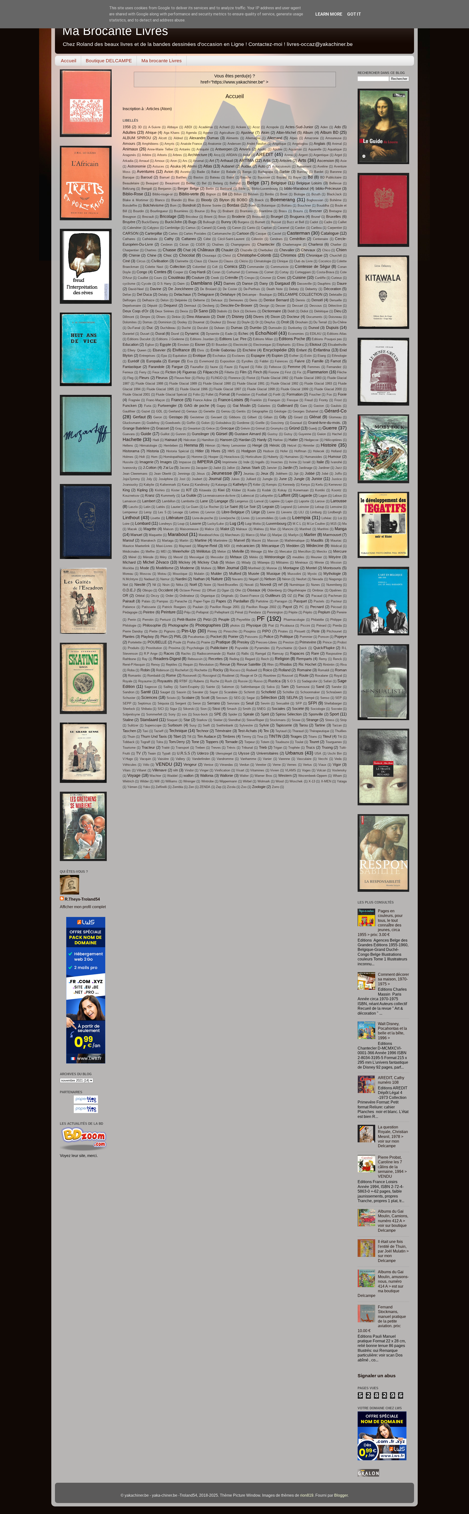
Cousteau (176, 277)
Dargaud (282, 283)
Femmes (314, 367)
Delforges (129, 300)
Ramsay (278, 653)
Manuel (136, 535)
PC (301, 607)
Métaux (236, 557)
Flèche (342, 372)
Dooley (182, 322)
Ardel (246, 155)
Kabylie (149, 484)
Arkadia (128, 161)
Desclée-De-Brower (236, 305)
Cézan (184, 244)
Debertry (311, 289)
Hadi (156, 440)
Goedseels (173, 423)
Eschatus (219, 355)
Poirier (233, 637)
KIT (189, 490)
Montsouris (332, 568)
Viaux (322, 765)
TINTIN (275, 736)
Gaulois (336, 406)
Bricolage (168, 216)
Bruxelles (333, 217)
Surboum (175, 725)
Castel (276, 233)
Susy (193, 725)
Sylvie (264, 725)
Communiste (279, 267)
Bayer (297, 177)
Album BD (329, 132)
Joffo (338, 473)
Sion (203, 709)
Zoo (243, 787)
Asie (343, 161)
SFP (299, 703)
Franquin (274, 400)
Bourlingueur (159, 211)
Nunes (315, 585)
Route (304, 675)
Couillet (143, 278)
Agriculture (226, 133)
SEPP (127, 703)
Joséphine (166, 479)
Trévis (231, 747)
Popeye (340, 637)
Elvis (200, 350)
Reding (234, 659)
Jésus (200, 473)
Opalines (335, 590)
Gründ (294, 428)
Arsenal (198, 161)
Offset (211, 590)
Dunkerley (295, 328)
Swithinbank (224, 725)
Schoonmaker (310, 692)
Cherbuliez (265, 250)
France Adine (202, 400)
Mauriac (336, 540)
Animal (337, 144)
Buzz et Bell (295, 222)
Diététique (321, 311)
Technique (178, 730)
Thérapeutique (319, 731)
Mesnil (178, 557)
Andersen (234, 144)
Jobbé (310, 473)
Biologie (299, 194)
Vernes (292, 765)
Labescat (247, 495)
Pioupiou (250, 631)
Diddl (291, 311)
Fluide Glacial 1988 (149, 383)
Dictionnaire (271, 311)
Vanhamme (248, 759)
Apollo (261, 149)
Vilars (127, 770)
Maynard (185, 546)
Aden (324, 127)
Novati (249, 585)
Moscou (145, 574)
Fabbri (264, 361)
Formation (295, 394)
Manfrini (323, 529)
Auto (261, 166)
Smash (232, 709)
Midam (230, 562)
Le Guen (192, 507)
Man (273, 529)
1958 (126, 127)
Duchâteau (167, 328)
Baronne (336, 172)
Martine (201, 540)
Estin (308, 355)
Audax (246, 166)
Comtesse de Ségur (312, 266)
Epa (164, 355)
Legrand (286, 507)
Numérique (297, 585)
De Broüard (208, 289)
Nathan (199, 579)
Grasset (162, 428)
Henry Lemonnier (234, 445)
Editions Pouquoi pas (327, 339)
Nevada (317, 579)
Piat (271, 625)
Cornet (269, 272)
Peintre (148, 612)
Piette (153, 631)
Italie (320, 462)
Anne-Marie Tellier (160, 149)
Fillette (229, 372)
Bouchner (304, 205)
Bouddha (323, 205)
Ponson (323, 637)
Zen (191, 787)
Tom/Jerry (177, 742)
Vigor (337, 765)
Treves (216, 747)
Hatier (293, 440)
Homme (197, 457)
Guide (146, 433)
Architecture (197, 155)
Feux (156, 372)
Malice (209, 529)
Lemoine (336, 507)
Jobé (324, 473)
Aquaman (295, 149)
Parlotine (262, 601)
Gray (178, 428)
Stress (329, 720)
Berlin (210, 188)
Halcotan (189, 440)
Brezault (148, 217)
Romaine (304, 670)
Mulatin (199, 574)
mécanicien (245, 546)
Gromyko (276, 428)
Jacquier (202, 468)
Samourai (302, 687)
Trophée (294, 747)
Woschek (296, 781)
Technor (202, 731)
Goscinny (277, 423)
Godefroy (153, 423)
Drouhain (301, 322)
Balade (231, 172)
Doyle (246, 322)
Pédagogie (130, 612)
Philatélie (317, 619)
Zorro (275, 787)
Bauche (245, 177)
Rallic (245, 653)
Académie (206, 127)
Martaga (167, 540)
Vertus (307, 765)
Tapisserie (284, 725)
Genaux (191, 411)
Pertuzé (165, 619)
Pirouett (299, 631)
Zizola (231, 787)
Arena (288, 155)
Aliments (232, 138)
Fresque (292, 400)
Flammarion (317, 372)
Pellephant (221, 612)
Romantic (134, 675)
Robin (145, 670)
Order (169, 596)
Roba (131, 670)
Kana (185, 484)
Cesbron (166, 244)
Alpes (294, 138)
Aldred (178, 138)
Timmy (246, 736)
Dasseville (304, 283)
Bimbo (269, 194)
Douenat (198, 322)
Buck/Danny (150, 222)
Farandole (156, 367)
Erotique (199, 355)
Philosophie (152, 625)
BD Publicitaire (331, 177)
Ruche (214, 681)
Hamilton (208, 440)
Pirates (283, 631)
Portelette (135, 642)
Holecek (318, 451)
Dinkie (176, 317)
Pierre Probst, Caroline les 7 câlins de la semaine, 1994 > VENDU (392, 1166)
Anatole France (191, 144)
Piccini (305, 625)
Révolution (206, 664)
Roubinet (228, 675)
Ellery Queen (137, 350)
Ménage (256, 551)
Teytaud (281, 731)
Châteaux (205, 250)
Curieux (336, 278)
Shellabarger (333, 703)
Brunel (315, 217)
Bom (173, 205)
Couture (198, 278)
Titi (340, 736)
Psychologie (195, 648)
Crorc (281, 278)
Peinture (168, 612)
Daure (342, 283)
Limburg (315, 512)
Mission (335, 562)
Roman (341, 670)
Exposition (227, 361)
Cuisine (299, 277)
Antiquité (202, 149)
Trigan (277, 747)
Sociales (278, 709)
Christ (227, 255)
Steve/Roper (255, 720)
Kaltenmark (168, 484)
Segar (250, 698)
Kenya (305, 484)
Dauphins (324, 283)
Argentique (321, 155)
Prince (327, 642)
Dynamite (212, 334)
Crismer (265, 278)
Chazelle (246, 250)
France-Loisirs (230, 400)
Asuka (175, 166)
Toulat (299, 742)
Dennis (300, 300)
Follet (209, 394)
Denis (253, 300)
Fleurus (162, 378)
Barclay (302, 172)
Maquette (155, 535)
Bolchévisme (153, 205)
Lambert (148, 501)
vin (175, 770)
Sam (285, 687)
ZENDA (205, 787)
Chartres (151, 250)
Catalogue (330, 233)
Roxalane (321, 675)
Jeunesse (221, 473)
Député (152, 305)
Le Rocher (211, 507)
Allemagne (252, 138)
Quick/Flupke (324, 648)
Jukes (235, 479)
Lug (233, 523)
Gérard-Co (335, 410)
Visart (240, 770)
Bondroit (189, 205)
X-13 (312, 781)
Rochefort (182, 670)
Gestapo (175, 417)
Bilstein (253, 194)
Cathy (169, 239)
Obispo (147, 590)
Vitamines (257, 770)
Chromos (288, 255)
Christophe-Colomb (254, 255)
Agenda (191, 133)
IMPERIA (205, 462)
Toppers (212, 742)
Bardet (318, 172)
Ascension (325, 161)
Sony (172, 714)
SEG (237, 698)
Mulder (216, 574)
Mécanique (270, 546)
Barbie (284, 172)
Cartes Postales (195, 233)
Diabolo (222, 311)
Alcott (163, 138)
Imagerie (146, 462)
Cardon (300, 228)
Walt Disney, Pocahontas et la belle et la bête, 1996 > (392, 1030)
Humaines (292, 457)
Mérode (148, 557)
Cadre (328, 222)
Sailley (168, 687)
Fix (299, 372)
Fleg (130, 378)
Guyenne (304, 434)
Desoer (281, 305)
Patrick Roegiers (174, 607)
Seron (196, 703)
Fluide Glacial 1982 (274, 378)
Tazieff (158, 731)
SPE (217, 714)
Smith (247, 709)
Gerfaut (139, 417)
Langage (221, 501)
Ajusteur (247, 133)
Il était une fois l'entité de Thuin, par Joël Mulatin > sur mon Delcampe (393, 1251)
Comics (230, 266)
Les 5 (162, 512)
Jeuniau (248, 473)
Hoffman (300, 451)
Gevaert (216, 417)
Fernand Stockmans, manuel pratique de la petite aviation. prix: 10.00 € (382, 1319)
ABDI (188, 127)
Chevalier (286, 250)
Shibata (146, 709)
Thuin (131, 736)
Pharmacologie (294, 619)
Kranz (150, 495)
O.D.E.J (129, 590)
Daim (181, 283)
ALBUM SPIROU (137, 138)
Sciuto (171, 698)
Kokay (282, 490)
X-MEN (326, 781)
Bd (310, 177)
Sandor (336, 687)
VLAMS (290, 770)
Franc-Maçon (155, 400)
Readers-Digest (167, 658)
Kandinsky (202, 484)
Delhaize (148, 300)
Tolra (159, 742)
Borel (252, 205)
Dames (229, 283)
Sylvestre (246, 725)
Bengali (146, 188)
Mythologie (332, 574)
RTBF (183, 681)
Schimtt (249, 692)
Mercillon (304, 551)
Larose (320, 501)
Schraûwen (334, 692)
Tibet (177, 736)
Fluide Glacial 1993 (318, 383)
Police (268, 637)
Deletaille (335, 294)
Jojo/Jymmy (131, 479)
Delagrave (206, 294)
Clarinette (181, 261)
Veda (337, 759)
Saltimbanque (250, 687)
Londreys (165, 524)
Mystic (312, 574)
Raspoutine (334, 653)
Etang (322, 355)
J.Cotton (149, 468)
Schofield (268, 692)
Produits (133, 648)
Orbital (140, 596)
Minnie (319, 562)
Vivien (274, 770)
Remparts (304, 659)
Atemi (192, 166)
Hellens (128, 445)
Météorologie (275, 557)
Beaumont (172, 183)
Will (157, 781)
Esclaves (238, 355)
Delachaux (182, 294)
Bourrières (181, 211)
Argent (303, 155)
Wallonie (226, 776)
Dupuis (332, 327)
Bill (224, 194)
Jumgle (267, 479)
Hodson (268, 451)
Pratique (223, 642)
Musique (273, 574)
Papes (221, 601)
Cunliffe (320, 278)
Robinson (162, 670)
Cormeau (252, 272)
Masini (256, 540)
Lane (204, 501)
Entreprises (147, 355)
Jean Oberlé (162, 473)
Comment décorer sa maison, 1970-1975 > (393, 979)
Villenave (159, 770)
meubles (298, 557)
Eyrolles (247, 361)
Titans (312, 736)
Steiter (218, 720)
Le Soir (250, 507)
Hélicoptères (333, 440)
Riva (343, 664)
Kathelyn (240, 484)
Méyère (335, 557)
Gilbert (252, 417)
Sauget (165, 692)
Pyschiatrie (284, 648)
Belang (218, 183)
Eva (190, 361)
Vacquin (145, 759)
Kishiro (160, 490)
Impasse (185, 462)
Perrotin (147, 619)
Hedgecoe (311, 440)
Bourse (200, 211)
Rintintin (328, 664)
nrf (280, 585)
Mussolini (294, 574)
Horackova (231, 457)
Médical (336, 546)
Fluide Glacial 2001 (136, 394)
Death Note (274, 289)
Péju (187, 612)
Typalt (166, 753)
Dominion (164, 322)
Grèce (210, 428)
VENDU (164, 764)
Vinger (204, 770)
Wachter (155, 776)
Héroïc (274, 445)
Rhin (270, 664)
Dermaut (190, 305)
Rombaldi (153, 675)
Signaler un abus (377, 1375)
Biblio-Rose (133, 194)
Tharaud (298, 731)
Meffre (150, 551)
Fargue (177, 367)
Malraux (241, 529)
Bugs (192, 222)
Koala (251, 490)
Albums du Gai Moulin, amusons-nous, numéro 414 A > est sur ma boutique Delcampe (383, 1284)
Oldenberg (274, 590)
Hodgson (248, 451)
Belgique (279, 183)
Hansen (226, 440)
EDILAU (315, 334)
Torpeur (249, 742)
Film (243, 372)
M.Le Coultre (316, 524)
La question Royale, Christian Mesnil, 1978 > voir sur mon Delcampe (393, 1136)
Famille (317, 361)
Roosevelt (189, 675)
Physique (253, 625)
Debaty (294, 289)
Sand (320, 687)
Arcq (217, 155)
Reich (265, 659)
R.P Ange (151, 653)
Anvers (245, 149)
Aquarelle (314, 149)
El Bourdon (219, 345)
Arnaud (144, 161)
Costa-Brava (325, 272)
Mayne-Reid (207, 546)
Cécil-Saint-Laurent (231, 239)
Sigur (173, 709)
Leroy (148, 512)
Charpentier (131, 250)
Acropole (272, 127)
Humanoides (313, 457)
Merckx (322, 551)
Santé (146, 692)
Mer (270, 551)
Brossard (258, 217)
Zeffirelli (161, 787)
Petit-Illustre (186, 619)
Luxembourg (276, 524)
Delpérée (181, 300)
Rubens (198, 681)
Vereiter (261, 765)
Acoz (256, 127)
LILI (301, 512)
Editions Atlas (337, 334)
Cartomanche (221, 233)
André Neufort (256, 144)
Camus (191, 228)
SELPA (292, 698)
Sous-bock (200, 714)
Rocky (218, 670)
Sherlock (129, 709)
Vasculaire (304, 759)
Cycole (146, 283)
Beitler (190, 183)
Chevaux (308, 250)
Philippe (335, 619)
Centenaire (320, 239)
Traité (165, 747)
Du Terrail (320, 322)
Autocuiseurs (281, 166)
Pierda (337, 625)
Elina (300, 345)
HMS (231, 451)
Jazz (338, 468)
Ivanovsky (130, 468)
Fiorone (273, 372)
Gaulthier (129, 411)
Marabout (178, 534)
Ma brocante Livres (161, 60)
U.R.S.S (183, 753)
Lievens (286, 512)
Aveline (322, 166)
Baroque (128, 177)
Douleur (215, 322)
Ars (184, 161)
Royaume (145, 681)
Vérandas (226, 765)
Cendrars (276, 239)
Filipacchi (210, 372)
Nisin (166, 585)
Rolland (284, 670)
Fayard (244, 367)
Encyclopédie (275, 350)
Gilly (282, 417)
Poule (177, 642)
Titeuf (327, 736)
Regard (250, 659)
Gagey (221, 406)
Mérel (132, 557)
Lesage (178, 512)
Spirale (248, 714)
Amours (129, 144)
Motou (162, 574)
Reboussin (195, 659)
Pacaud (316, 596)
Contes (160, 272)
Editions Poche (292, 338)
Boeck (259, 200)
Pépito (307, 612)
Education (131, 345)
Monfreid (254, 568)
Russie (243, 681)
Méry (163, 557)
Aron (173, 161)
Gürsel (221, 433)
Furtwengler (167, 406)
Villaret (141, 770)
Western (285, 776)
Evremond (206, 361)
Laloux (337, 495)
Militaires (282, 562)
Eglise (149, 345)
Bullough (209, 222)
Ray (145, 659)
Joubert (197, 479)
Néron (286, 579)
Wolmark (263, 781)
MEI (164, 551)
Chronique (314, 255)
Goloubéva (223, 423)
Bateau (215, 177)
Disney (238, 316)
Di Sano (201, 311)
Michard (129, 562)
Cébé (207, 239)
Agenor (208, 133)
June (283, 479)
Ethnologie (339, 355)
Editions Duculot (138, 339)
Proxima (174, 648)
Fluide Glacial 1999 (294, 389)
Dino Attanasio (198, 317)
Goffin (191, 423)
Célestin (257, 239)
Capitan (266, 228)
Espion (277, 355)
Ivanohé (336, 462)
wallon (188, 776)
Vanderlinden (201, 759)
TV (138, 753)
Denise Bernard (276, 300)
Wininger (189, 781)
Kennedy (289, 484)
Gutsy (288, 434)
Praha (191, 642)
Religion (282, 658)
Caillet (342, 222)
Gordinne (243, 423)
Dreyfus (269, 322)
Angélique (279, 144)
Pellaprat (202, 612)
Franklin (256, 400)
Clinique (282, 261)
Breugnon (129, 217)
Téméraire (223, 731)
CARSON (131, 233)
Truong (327, 747)
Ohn (238, 590)
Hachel (337, 434)
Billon (238, 194)
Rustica (274, 681)
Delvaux (217, 300)
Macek (132, 529)
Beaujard (152, 183)
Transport (182, 747)
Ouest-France (249, 596)
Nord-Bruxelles (227, 585)
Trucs (310, 747)
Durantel (128, 334)
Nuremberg (334, 585)
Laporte (304, 501)
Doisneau (335, 317)
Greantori (194, 428)
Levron (210, 512)
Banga (246, 172)
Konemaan (301, 490)
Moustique (180, 574)
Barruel (165, 177)
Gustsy (272, 434)
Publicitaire (219, 648)
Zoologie (259, 787)
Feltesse (275, 367)
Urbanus (294, 753)
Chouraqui (209, 255)
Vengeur (190, 765)
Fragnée (134, 400)
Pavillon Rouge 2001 (225, 607)
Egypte (165, 345)
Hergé (257, 445)
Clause (213, 261)
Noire (207, 585)
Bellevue (335, 183)
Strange (312, 720)
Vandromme (225, 759)
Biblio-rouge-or (162, 194)
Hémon (210, 445)
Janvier (271, 468)
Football (261, 394)
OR (125, 596)
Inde (246, 462)
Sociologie (317, 709)
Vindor (189, 770)
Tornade (231, 742)
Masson (272, 540)
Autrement (304, 166)
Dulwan (219, 328)
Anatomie (214, 144)
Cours (158, 278)
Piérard (321, 625)
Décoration (332, 289)
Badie (201, 172)
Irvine (293, 462)
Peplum (324, 612)
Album (308, 133)
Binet (284, 194)
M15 (333, 524)
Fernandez (334, 367)
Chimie (134, 255)
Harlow (278, 440)
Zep (218, 787)
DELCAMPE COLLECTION (300, 294)
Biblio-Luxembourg (265, 188)
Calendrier (134, 228)
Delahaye (227, 294)
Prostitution (154, 648)
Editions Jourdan (202, 339)
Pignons (169, 631)
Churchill (336, 255)
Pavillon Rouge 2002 (261, 607)
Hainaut (171, 440)
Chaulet (227, 250)
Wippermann (228, 781)
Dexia (184, 311)
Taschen (129, 731)
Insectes (277, 462)
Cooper (178, 272)
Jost (182, 479)
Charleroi (315, 244)
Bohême (335, 200)
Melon (221, 551)
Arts (302, 160)
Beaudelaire (131, 183)
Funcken (130, 406)
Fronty (323, 400)
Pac (301, 596)
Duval (160, 334)
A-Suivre (154, 127)
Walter (244, 776)
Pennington (275, 612)
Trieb (263, 747)
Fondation (243, 394)
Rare (315, 653)
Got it (354, 14)
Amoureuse (333, 138)
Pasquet (300, 601)
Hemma (191, 445)
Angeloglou (300, 144)
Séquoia (163, 703)
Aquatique (335, 149)
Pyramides (262, 648)
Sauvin (181, 692)
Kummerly (168, 495)
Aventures (145, 171)
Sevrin (265, 703)
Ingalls (260, 462)
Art (211, 161)
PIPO (266, 631)
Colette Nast (154, 267)
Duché (186, 328)
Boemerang (282, 199)
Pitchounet (334, 631)
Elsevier (159, 350)
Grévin (245, 428)
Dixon (275, 317)
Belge (253, 182)
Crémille (231, 278)
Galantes (264, 406)
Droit (285, 322)
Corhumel (233, 272)
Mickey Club (208, 562)
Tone (195, 742)
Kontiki (320, 490)
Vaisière (163, 759)
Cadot (314, 222)
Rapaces (297, 653)
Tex (266, 731)
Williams (171, 781)
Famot (335, 361)
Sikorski (188, 709)
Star (186, 720)
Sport (334, 714)
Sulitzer (133, 725)
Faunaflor (196, 367)
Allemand (274, 138)
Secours (222, 698)
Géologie (280, 411)
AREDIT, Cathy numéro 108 (391, 1079)
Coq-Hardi (197, 272)
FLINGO (217, 378)
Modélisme (164, 568)
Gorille (260, 423)
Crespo (250, 278)
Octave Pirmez (190, 590)
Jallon (231, 468)
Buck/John (173, 222)
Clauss (228, 261)
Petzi (207, 619)
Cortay (284, 272)
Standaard (149, 719)
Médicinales (131, 551)
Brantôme (265, 211)
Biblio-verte (189, 194)
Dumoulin (275, 328)
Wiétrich (128, 781)
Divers (258, 317)
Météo (253, 557)
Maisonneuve (189, 529)
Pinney (212, 631)
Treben (200, 747)
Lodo (282, 518)
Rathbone (129, 659)
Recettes (215, 659)
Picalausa (287, 625)
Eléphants (284, 345)
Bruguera (297, 217)
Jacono (185, 468)
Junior (316, 478)
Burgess (243, 222)
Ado (337, 127)
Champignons (240, 244)
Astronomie (137, 166)
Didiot (304, 311)
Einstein (183, 345)
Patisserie (149, 607)
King (126, 490)
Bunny (226, 222)
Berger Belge (188, 188)
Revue (225, 664)
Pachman (335, 596)
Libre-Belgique (233, 512)
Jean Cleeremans (135, 473)
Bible (241, 188)
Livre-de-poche (202, 518)
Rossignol (209, 675)
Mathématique (295, 540)
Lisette (155, 518)
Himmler (308, 445)
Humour (334, 457)
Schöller (288, 692)
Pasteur (336, 601)
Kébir (256, 484)
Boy (213, 211)
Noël (193, 585)
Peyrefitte (243, 619)
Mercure (340, 551)
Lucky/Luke (215, 524)
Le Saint (231, 507)
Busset (276, 222)
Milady (246, 562)
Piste (315, 631)
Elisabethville (337, 345)
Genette (209, 411)
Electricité (240, 345)
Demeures (236, 300)
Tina (260, 736)
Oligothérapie (297, 590)
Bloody (206, 200)
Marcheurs (232, 535)
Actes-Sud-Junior (299, 127)
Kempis (271, 484)
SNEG (261, 709)
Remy (323, 659)
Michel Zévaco (156, 562)
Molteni (206, 568)
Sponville (316, 714)
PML (177, 637)
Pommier (306, 637)
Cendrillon (297, 239)
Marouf (128, 540)
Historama (131, 451)
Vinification (222, 770)
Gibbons (235, 417)
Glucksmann (131, 423)
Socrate (336, 709)
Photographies (208, 625)
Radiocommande (209, 653)
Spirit (265, 714)
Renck (337, 659)
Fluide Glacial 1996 (194, 389)
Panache (181, 601)
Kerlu (319, 484)
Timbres (228, 736)
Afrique (151, 133)
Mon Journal (228, 568)
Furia (147, 406)
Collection (177, 267)
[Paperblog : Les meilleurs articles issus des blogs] (86, 1102)
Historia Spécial (177, 451)
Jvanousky (130, 484)
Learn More (328, 14)
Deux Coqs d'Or (136, 311)
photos (235, 625)
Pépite (293, 612)
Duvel (175, 334)
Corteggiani (303, 272)
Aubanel (227, 166)
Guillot (165, 434)
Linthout (131, 517)
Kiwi (221, 490)
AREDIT (264, 154)
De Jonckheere (180, 289)
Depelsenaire (132, 305)
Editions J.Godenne (170, 339)
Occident (165, 590)
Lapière (274, 501)
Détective (335, 305)
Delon (164, 300)
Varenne (284, 759)
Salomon (228, 687)
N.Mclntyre (130, 579)
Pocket (216, 637)
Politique (286, 637)
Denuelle (336, 300)
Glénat (315, 417)
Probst (342, 642)
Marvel (239, 540)
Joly (149, 479)
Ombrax (317, 590)
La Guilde (188, 495)
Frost (338, 400)
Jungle (299, 479)
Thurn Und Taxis (154, 736)
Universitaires (267, 753)
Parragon (281, 601)
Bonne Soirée (211, 205)
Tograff (145, 742)
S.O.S (291, 681)
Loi (340, 518)
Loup (181, 524)
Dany (263, 283)
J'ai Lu (168, 468)
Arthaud (226, 161)
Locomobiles (265, 518)
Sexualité (282, 703)
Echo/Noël (266, 333)
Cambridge (172, 228)
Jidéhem (282, 473)
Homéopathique (174, 457)
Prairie (205, 642)
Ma (344, 524)
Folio (196, 394)
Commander (255, 267)
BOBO (242, 200)
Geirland (174, 411)
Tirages (296, 736)
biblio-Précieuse (328, 188)
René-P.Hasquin (134, 664)
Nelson (270, 579)
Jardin (287, 468)
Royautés (165, 681)
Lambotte (187, 501)
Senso (324, 698)
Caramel (283, 228)
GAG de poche (196, 406)
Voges (306, 770)
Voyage (133, 775)
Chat (187, 250)
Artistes (285, 161)
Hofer (284, 451)
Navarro (237, 579)
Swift (206, 725)
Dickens (250, 311)
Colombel (199, 267)
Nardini (181, 579)
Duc (150, 328)
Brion (222, 217)
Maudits (317, 540)
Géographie (260, 411)
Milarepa (263, 562)
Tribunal (247, 747)
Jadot (217, 468)
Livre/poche (227, 518)
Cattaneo (188, 239)
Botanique (268, 205)
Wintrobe (207, 781)
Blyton (224, 200)
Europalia (153, 361)
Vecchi (323, 759)
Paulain (198, 607)
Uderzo (203, 753)
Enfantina (321, 350)
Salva (270, 687)
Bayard (282, 177)
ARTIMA (246, 160)
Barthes (181, 177)
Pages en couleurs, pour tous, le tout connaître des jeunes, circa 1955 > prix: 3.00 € (380, 923)
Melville (238, 551)
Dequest (170, 305)
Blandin (176, 200)
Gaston (319, 406)
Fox (329, 394)
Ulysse (243, 753)
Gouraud (296, 423)
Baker (215, 172)
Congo (142, 272)
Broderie (238, 217)
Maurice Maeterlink (136, 546)
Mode (144, 568)
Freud (309, 400)
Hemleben (171, 445)
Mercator (285, 551)
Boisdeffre (130, 205)
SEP (338, 698)
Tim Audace (206, 736)
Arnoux (160, 161)
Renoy (155, 664)
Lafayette (266, 495)
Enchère (249, 350)
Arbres (177, 155)
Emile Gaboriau (223, 350)
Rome (171, 675)
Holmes (128, 457)
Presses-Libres (266, 642)
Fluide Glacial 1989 (183, 383)
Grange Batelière (136, 428)
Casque (261, 233)
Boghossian (315, 200)
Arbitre (146, 155)
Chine (151, 255)
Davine (155, 289)
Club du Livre (303, 261)
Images (166, 462)
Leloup (319, 507)
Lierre (271, 512)
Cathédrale (149, 239)
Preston (288, 642)
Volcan (321, 770)
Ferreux (128, 372)
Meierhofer (181, 551)
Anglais (319, 144)
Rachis (186, 653)
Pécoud (336, 607)
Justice (336, 479)
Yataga (342, 781)
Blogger (341, 1495)
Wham (337, 776)
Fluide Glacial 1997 (227, 389)
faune (214, 367)
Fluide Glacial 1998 (261, 389)
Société (298, 709)
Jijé (296, 473)
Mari (263, 535)
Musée (253, 574)
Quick (302, 648)
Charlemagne (292, 244)
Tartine (320, 725)
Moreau (128, 574)
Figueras (189, 372)
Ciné (126, 261)
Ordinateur (187, 596)
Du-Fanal (134, 328)
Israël (306, 462)
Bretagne (335, 211)
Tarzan (337, 725)
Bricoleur (192, 217)
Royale (127, 681)
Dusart (144, 334)
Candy (221, 228)
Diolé (221, 317)
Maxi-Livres (164, 546)
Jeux (264, 473)
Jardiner (324, 468)
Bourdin (138, 211)
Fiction (170, 372)
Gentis (241, 411)
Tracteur (148, 747)
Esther (293, 355)
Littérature (174, 517)
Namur (165, 579)
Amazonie (311, 138)
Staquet (172, 720)
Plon (164, 637)
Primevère (307, 642)
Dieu (337, 311)
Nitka (179, 585)
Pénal (239, 612)
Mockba (128, 568)
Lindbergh (334, 512)
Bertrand (226, 188)
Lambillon (168, 501)
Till (189, 736)
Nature (217, 579)
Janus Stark (250, 468)
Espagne (258, 355)
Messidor (217, 557)
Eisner (200, 345)
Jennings (184, 473)
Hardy (262, 440)
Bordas (233, 205)
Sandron (128, 692)
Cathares (129, 239)
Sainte (210, 687)
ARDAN (231, 155)
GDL (159, 411)
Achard (224, 127)
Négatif (254, 579)
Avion (168, 172)
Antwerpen (223, 149)
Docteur (293, 317)
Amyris (169, 144)
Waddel (172, 776)
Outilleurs (272, 596)
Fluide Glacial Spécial (171, 394)
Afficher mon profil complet (83, 906)
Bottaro (286, 205)
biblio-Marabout (296, 188)
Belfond (235, 183)
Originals (227, 596)
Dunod (314, 328)
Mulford (235, 574)
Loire (126, 524)
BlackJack (334, 194)
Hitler (199, 451)
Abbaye (172, 127)
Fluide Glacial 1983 (307, 378)
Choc (167, 255)
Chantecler (266, 244)
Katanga (221, 484)
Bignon (211, 194)
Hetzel (291, 445)
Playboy (147, 637)
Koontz (336, 490)
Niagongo (335, 579)
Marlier (310, 534)
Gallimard (285, 406)
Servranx (233, 703)
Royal (338, 675)
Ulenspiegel (224, 753)
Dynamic (192, 334)
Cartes (173, 233)
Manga (341, 528)
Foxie (342, 394)
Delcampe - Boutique (257, 294)
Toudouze (282, 742)
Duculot (202, 328)
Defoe (127, 294)
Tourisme (129, 747)
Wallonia (206, 776)
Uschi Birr (335, 753)
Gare (303, 406)
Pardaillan (241, 601)
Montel (311, 568)
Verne (277, 765)
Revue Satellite (249, 664)
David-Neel (136, 289)
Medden (292, 546)
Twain (152, 753)
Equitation (180, 355)
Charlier (335, 244)
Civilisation (159, 261)
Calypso (153, 228)
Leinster (303, 507)
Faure (228, 367)
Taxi (145, 731)
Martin (184, 540)
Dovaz (231, 322)
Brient (208, 217)
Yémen (132, 787)
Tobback (129, 742)
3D (140, 127)
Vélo (146, 765)
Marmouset (332, 535)
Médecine (314, 545)
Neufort (301, 579)
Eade (229, 334)
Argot (338, 155)
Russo (258, 681)
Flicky (200, 378)
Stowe (296, 720)
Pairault (129, 601)
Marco (250, 535)
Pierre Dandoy (133, 631)
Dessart (297, 305)
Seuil (250, 703)
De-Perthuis (252, 289)
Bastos (198, 177)
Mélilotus (203, 551)
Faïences (281, 361)
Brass (283, 211)
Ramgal (260, 653)
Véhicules (130, 765)
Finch (257, 372)
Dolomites (130, 322)
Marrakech (148, 540)
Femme (294, 367)
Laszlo (133, 507)
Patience (129, 607)
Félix (259, 367)
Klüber (236, 490)
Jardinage (305, 468)
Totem (265, 742)
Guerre (329, 428)
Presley (243, 642)
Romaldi (323, 670)
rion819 (306, 1495)
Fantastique (132, 367)
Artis (267, 160)
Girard (298, 417)
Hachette (132, 439)
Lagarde (305, 495)
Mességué (196, 557)
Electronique (262, 345)
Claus (198, 261)
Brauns (298, 211)
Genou (225, 411)
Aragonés (129, 155)
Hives (215, 451)
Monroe (271, 568)
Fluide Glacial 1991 (251, 383)
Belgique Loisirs (309, 183)
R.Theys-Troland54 (82, 899)
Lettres (194, 512)
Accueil (68, 60)
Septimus (144, 703)
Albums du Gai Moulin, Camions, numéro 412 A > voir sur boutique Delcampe (393, 1220)
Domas (148, 322)
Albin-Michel (286, 133)
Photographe (178, 625)
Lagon (323, 495)
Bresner (315, 211)
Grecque (227, 428)
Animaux (130, 149)
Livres (245, 518)
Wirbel (247, 781)
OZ (290, 596)
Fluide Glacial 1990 (217, 383)
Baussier (264, 177)
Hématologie (148, 445)
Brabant (228, 211)
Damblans (201, 283)
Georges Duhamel (305, 411)
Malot (224, 529)
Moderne (187, 568)
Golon (205, 423)
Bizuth (315, 194)
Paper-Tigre (201, 601)
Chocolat (187, 255)
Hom (154, 457)
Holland (336, 451)
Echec (243, 334)
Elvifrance (181, 350)
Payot (287, 607)
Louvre (195, 524)
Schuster (129, 698)
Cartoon (242, 233)
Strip (343, 720)
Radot (231, 653)
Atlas (207, 166)
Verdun (244, 765)
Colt (215, 267)
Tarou (303, 725)
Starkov (201, 720)
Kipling (142, 490)
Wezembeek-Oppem (312, 776)
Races (169, 653)
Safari (327, 681)
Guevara (129, 434)
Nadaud (149, 579)
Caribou (316, 228)
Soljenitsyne (131, 714)
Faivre (300, 361)
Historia (153, 451)
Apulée (277, 149)
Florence (234, 378)
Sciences (149, 697)
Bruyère (129, 222)
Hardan (244, 440)
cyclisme (129, 283)
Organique (208, 596)
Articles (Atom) (159, 108)
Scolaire (187, 698)
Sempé (309, 698)
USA (318, 753)
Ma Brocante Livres (115, 31)
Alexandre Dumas (204, 138)
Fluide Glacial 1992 (284, 383)
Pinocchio (230, 631)
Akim (265, 133)
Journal (215, 478)
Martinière (220, 540)
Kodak (266, 490)
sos (184, 714)
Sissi (216, 709)
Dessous (315, 305)
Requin (188, 664)
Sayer (214, 692)
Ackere (241, 127)
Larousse (338, 501)
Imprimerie (229, 462)
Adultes (129, 132)
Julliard (251, 479)
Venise (208, 765)
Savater (197, 692)
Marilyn (293, 535)
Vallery (180, 759)
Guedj (313, 428)
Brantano (246, 211)
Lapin (289, 501)
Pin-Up (188, 630)
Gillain (268, 417)
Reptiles (171, 664)
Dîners (161, 317)
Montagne (291, 568)
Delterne (199, 300)
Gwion (321, 434)
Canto (251, 228)
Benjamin (164, 188)
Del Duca (144, 294)
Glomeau (335, 417)
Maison (168, 529)
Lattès (160, 507)
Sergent (180, 703)
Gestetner (197, 417)
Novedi (265, 585)
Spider (232, 714)
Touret (314, 742)
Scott (205, 698)
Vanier (267, 759)
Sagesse (150, 687)
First (288, 372)
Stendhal (234, 720)
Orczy (155, 596)
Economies (296, 334)
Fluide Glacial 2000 (328, 389)
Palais (146, 601)
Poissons (251, 637)
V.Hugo (128, 759)
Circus (141, 261)
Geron (157, 417)
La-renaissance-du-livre (219, 495)
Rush (228, 681)
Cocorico (325, 261)
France (177, 400)
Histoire (329, 445)
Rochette (200, 670)
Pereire (342, 612)
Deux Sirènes (164, 311)
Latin (147, 507)
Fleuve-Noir (182, 378)
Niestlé (139, 585)
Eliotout (315, 345)
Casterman (298, 233)
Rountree (269, 675)
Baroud (146, 177)
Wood (280, 781)
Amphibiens (150, 144)
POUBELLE (157, 642)
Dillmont (128, 317)
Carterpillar (153, 233)
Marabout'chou (209, 535)
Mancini (287, 529)
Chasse (169, 250)
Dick (236, 311)
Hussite (128, 462)
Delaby (163, 294)
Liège (255, 512)
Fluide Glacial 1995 (160, 389)
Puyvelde (241, 648)
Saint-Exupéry (190, 687)
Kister (175, 490)
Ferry (143, 372)
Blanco (160, 200)
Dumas (237, 328)
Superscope (153, 725)
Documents (314, 317)
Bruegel (277, 217)
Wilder (144, 781)
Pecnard (317, 607)
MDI (227, 546)
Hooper (213, 457)
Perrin (132, 619)
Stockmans (278, 720)
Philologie (129, 625)
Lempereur (130, 512)
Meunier (316, 557)
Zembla (177, 787)
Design (264, 305)
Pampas (162, 601)
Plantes (129, 637)
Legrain (268, 507)
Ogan (225, 590)
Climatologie (262, 261)
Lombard (142, 523)
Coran (216, 272)
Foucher (315, 394)
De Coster (230, 289)
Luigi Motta (253, 524)
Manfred (305, 529)
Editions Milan (263, 339)
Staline (128, 720)
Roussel (287, 675)
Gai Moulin (241, 406)
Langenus (241, 501)
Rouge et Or (249, 675)
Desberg (208, 305)
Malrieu (259, 529)
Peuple (223, 619)
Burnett (260, 222)
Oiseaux (253, 590)
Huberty (272, 457)
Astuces (158, 166)
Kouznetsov (131, 495)
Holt (142, 457)
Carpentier (335, 228)
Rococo (235, 670)
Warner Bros (263, 776)
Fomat (224, 394)
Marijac (277, 535)
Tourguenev (334, 742)
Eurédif (133, 361)
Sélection (269, 697)
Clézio (243, 261)
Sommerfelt (154, 714)
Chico (326, 250)
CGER (200, 244)
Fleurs (144, 378)
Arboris (162, 155)
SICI (161, 709)
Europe (174, 361)
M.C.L (297, 524)
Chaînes (218, 244)
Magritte (149, 529)
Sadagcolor (310, 681)
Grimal (260, 428)
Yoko (146, 787)
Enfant (301, 350)
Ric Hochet (307, 664)
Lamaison (129, 501)
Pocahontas (196, 637)
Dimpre (145, 317)
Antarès (184, 149)
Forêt (276, 394)
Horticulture (253, 457)
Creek (215, 278)
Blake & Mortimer (135, 200)
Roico (267, 670)
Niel (125, 585)
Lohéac (326, 518)
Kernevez (335, 484)
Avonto (185, 172)
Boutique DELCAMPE (109, 60)
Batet (230, 177)
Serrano (213, 703)
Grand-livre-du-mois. (324, 423)
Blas (191, 200)
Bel (204, 183)
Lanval (259, 501)
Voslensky (339, 770)
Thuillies (341, 731)
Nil (154, 585)
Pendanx (255, 612)
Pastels (319, 601)
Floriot (250, 378)
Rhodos (285, 664)
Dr (257, 322)
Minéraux (301, 562)
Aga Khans (172, 133)
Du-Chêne (340, 322)
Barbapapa (265, 172)
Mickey (184, 562)
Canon (236, 228)
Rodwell (251, 670)
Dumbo (255, 328)
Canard (207, 228)
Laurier (176, 507)
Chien (341, 250)
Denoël (317, 300)
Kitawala (205, 490)
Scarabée (230, 692)
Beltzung (129, 188)
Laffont (284, 495)
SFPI (312, 703)
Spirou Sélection (289, 714)
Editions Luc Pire (232, 339)
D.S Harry (164, 283)
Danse (247, 283)
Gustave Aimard (247, 434)
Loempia (301, 517)
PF (261, 618)
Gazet (145, 411)
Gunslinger (200, 434)
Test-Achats (247, 731)
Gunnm (181, 434)
